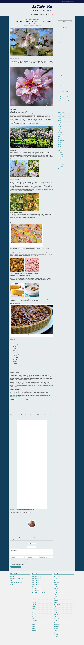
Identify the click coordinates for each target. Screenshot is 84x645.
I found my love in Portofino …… (64, 96)
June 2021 (59, 146)
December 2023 (61, 116)
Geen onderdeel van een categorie (64, 46)
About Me (36, 14)
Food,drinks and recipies (62, 42)
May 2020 (59, 172)
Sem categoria (60, 75)
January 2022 (60, 132)
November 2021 (61, 136)
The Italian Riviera (61, 98)
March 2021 (60, 152)
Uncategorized (61, 85)
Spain (59, 77)
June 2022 (59, 126)
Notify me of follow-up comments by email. (19, 562)
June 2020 (60, 170)
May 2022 (59, 128)
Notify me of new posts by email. (17, 564)
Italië (59, 48)
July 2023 (59, 120)
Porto (59, 65)
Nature (38, 19)
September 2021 (61, 140)
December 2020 (61, 158)
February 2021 (60, 154)
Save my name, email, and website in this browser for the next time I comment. (26, 559)
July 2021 (59, 144)
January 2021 (60, 156)
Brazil (59, 40)
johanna (32, 25)
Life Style (59, 57)
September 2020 (61, 164)
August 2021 (60, 142)
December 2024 (61, 112)
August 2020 (60, 166)
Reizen (59, 73)
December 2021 (61, 134)
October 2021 (60, 138)
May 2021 (59, 148)
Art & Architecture (61, 34)
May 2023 (59, 122)
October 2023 (60, 118)
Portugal (59, 69)
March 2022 (60, 130)
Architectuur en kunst (62, 30)
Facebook (48, 14)
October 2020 (60, 162)
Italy (58, 50)
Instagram (42, 14)
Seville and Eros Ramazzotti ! (63, 100)
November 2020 (61, 160)
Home (31, 14)
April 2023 (60, 124)
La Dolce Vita (42, 7)
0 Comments (38, 25)
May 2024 (59, 114)
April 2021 (60, 150)
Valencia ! (59, 94)
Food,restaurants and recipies (30, 19)
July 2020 (59, 168)
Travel (59, 79)
